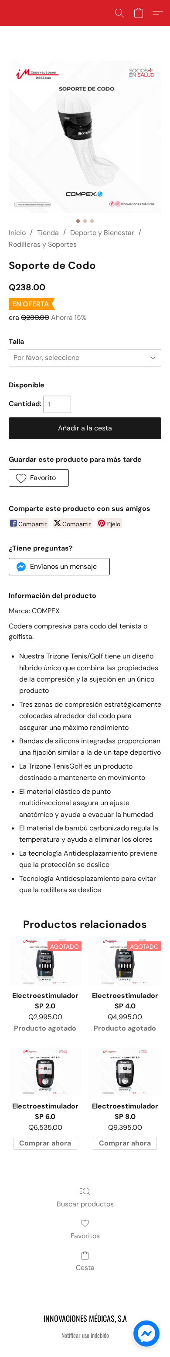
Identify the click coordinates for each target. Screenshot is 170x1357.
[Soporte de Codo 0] (85, 137)
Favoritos (85, 1235)
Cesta (85, 1267)
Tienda (48, 232)
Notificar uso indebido (85, 1335)
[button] (119, 13)
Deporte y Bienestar (102, 232)
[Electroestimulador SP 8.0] (124, 1072)
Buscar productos (85, 1204)
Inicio (17, 232)
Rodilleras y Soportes (43, 244)
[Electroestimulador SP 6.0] (45, 1072)
